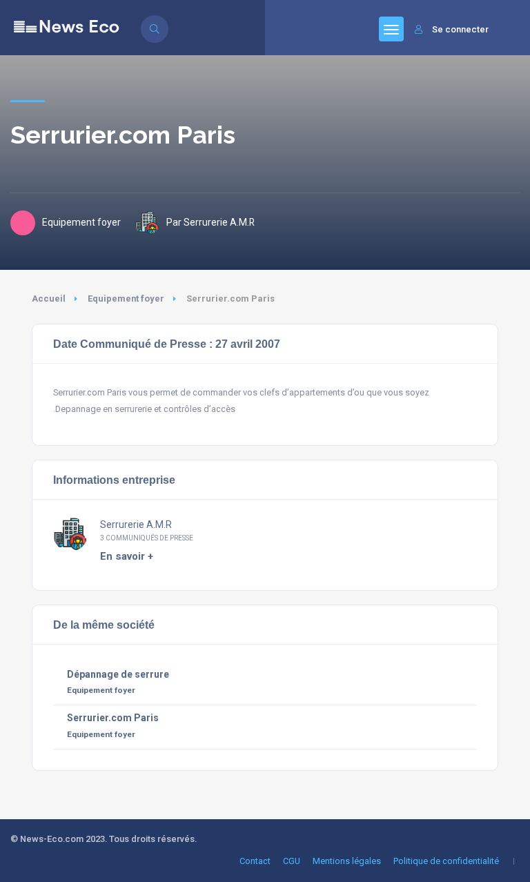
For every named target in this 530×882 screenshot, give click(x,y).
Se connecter (460, 29)
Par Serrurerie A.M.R (210, 222)
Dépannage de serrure (118, 674)
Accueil (49, 298)
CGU (291, 861)
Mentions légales (347, 861)
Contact (255, 861)
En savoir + (126, 556)
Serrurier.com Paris (113, 717)
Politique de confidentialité (446, 861)
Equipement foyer (126, 298)
